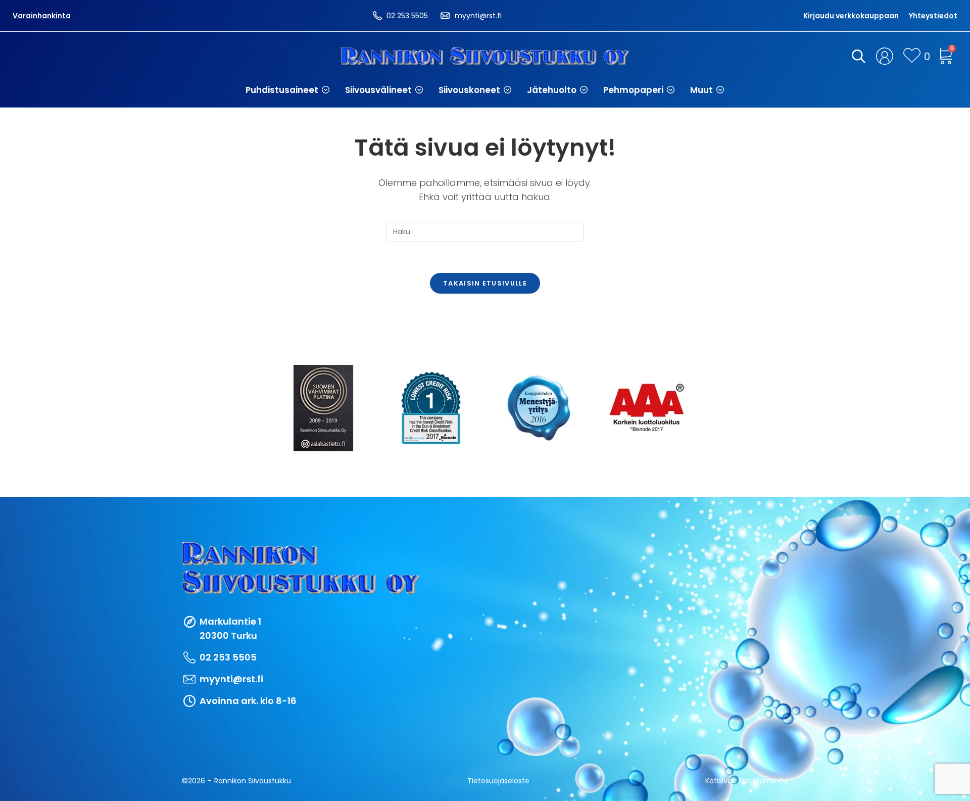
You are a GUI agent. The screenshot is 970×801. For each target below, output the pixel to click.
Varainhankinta (42, 16)
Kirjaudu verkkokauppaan (851, 16)
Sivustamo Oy (763, 781)
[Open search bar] (857, 56)
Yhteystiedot (933, 16)
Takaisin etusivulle (485, 283)
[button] (288, 90)
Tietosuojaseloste (498, 781)
